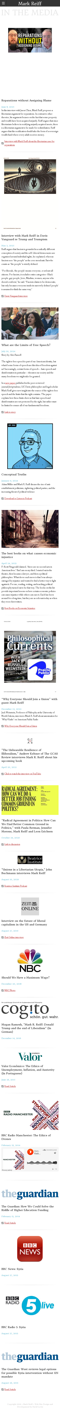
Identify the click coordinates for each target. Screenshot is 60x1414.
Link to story (10, 412)
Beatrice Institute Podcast (15, 886)
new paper (10, 383)
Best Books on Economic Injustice (19, 608)
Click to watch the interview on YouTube (22, 773)
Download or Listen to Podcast (18, 498)
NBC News (9, 990)
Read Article (10, 1086)
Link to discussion (12, 844)
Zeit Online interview (14, 937)
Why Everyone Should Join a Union (20, 726)
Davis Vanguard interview (16, 296)
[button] (3, 3)
